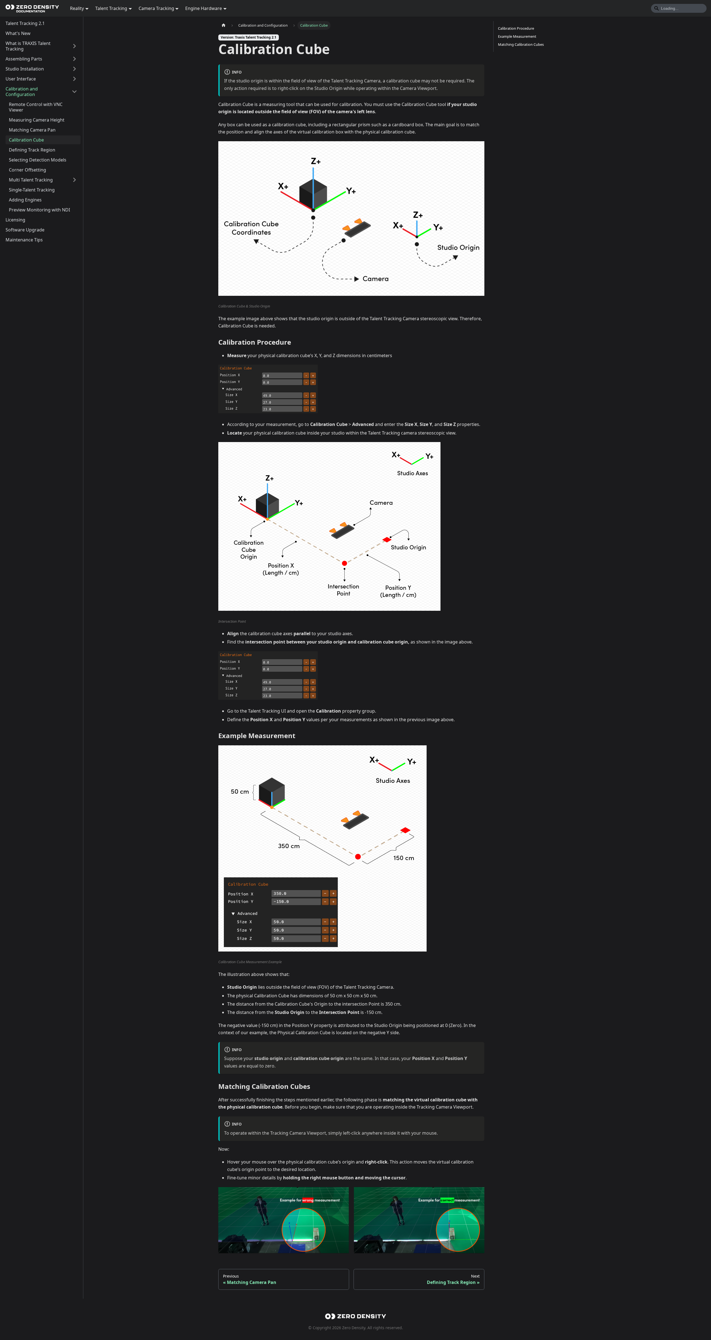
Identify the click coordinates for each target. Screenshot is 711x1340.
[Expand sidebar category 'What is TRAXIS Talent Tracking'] (74, 46)
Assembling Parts (24, 59)
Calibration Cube (26, 140)
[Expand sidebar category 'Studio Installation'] (74, 68)
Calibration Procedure (516, 28)
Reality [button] (77, 8)
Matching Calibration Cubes (521, 44)
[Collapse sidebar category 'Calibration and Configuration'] (74, 91)
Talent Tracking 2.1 (25, 23)
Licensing (15, 220)
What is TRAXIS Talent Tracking (28, 46)
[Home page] (223, 25)
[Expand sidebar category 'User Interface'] (74, 78)
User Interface (21, 79)
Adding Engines (25, 200)
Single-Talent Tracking (32, 190)
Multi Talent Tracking (31, 180)
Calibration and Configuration (22, 91)
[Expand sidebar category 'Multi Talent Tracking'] (74, 179)
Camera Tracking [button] (156, 8)
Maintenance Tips (24, 240)
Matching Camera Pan (32, 130)
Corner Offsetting (27, 170)
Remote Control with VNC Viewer (35, 107)
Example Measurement (517, 36)
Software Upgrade (25, 230)
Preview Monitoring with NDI (39, 210)
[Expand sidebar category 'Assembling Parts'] (74, 58)
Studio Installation (25, 69)
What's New (18, 33)
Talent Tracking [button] (111, 8)
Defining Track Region (32, 150)
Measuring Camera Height (36, 120)
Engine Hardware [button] (203, 8)
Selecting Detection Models (37, 160)
